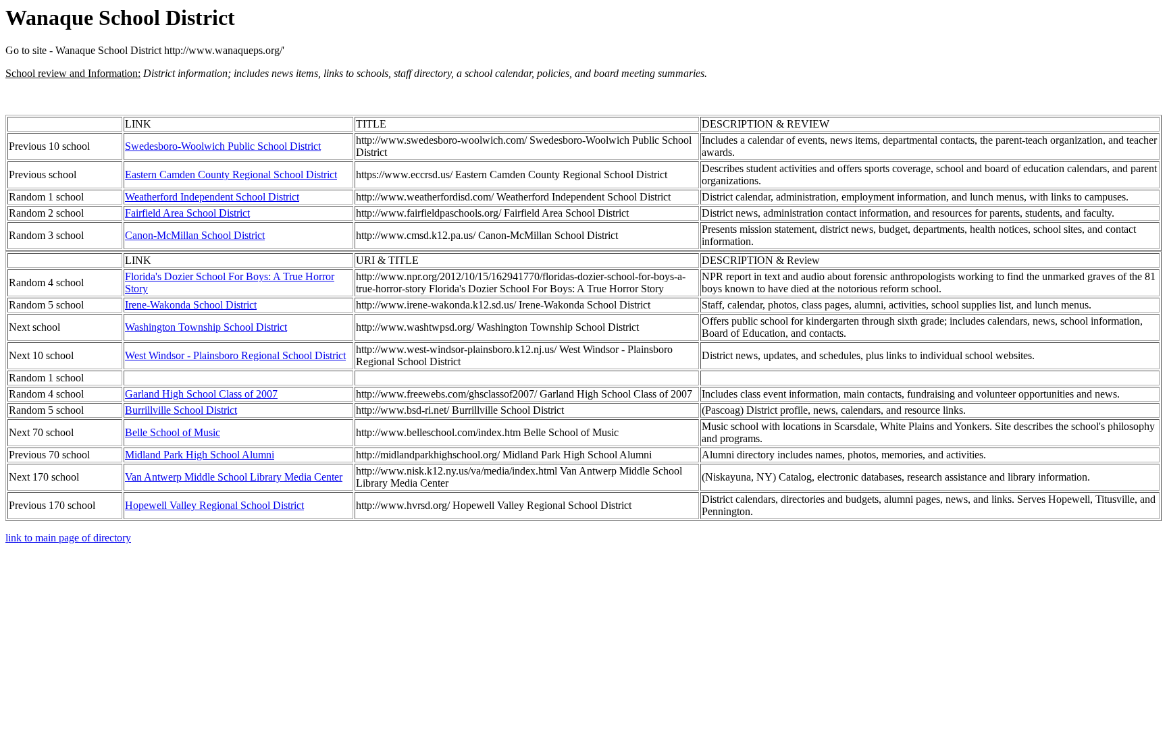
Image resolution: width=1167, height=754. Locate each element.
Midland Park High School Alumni (199, 454)
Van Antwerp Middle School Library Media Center (233, 477)
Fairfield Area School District (187, 213)
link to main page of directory (68, 537)
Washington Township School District (206, 327)
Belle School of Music (172, 432)
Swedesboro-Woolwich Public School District (223, 146)
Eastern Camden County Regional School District (231, 174)
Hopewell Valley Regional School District (214, 505)
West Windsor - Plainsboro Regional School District (235, 355)
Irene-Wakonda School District (191, 305)
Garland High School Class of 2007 (201, 394)
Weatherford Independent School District (212, 197)
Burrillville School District (181, 410)
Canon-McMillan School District (195, 235)
